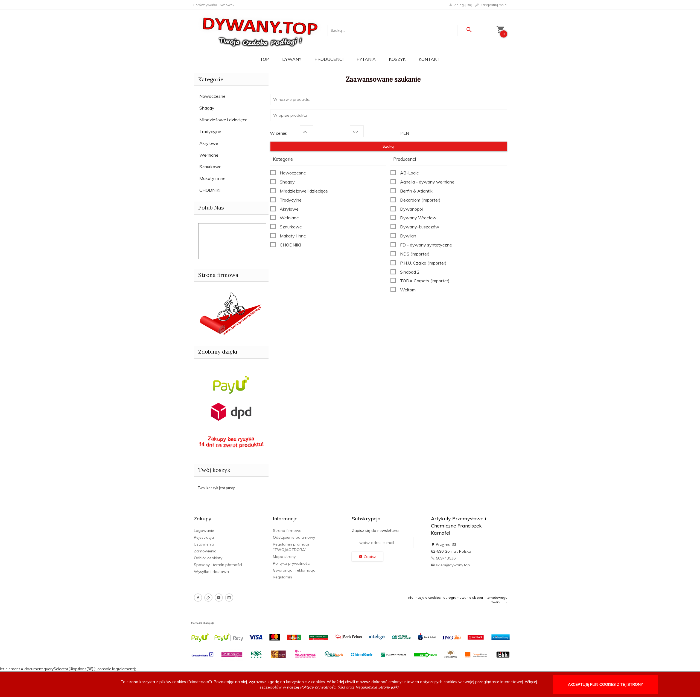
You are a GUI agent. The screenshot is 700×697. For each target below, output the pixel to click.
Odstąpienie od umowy (294, 537)
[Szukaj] (469, 30)
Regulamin (282, 577)
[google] (208, 597)
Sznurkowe (210, 166)
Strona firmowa (287, 530)
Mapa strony (284, 556)
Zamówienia (205, 551)
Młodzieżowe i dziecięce (223, 119)
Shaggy (206, 108)
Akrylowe (208, 143)
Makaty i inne (212, 178)
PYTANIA (366, 59)
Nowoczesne (212, 96)
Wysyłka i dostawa (211, 571)
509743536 (445, 558)
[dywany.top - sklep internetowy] (260, 29)
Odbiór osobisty (208, 557)
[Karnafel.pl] (231, 313)
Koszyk (397, 59)
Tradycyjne (210, 131)
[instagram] (229, 597)
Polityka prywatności (291, 563)
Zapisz (369, 556)
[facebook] (198, 597)
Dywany (291, 59)
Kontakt (429, 59)
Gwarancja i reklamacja (294, 570)
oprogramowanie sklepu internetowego (475, 597)
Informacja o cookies (424, 597)
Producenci (328, 59)
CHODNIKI (209, 190)
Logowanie (204, 530)
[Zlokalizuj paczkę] (231, 411)
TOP (264, 59)
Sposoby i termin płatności (218, 564)
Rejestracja (204, 537)
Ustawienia (204, 544)
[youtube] (219, 597)
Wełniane (208, 155)
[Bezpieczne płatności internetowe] (231, 384)
